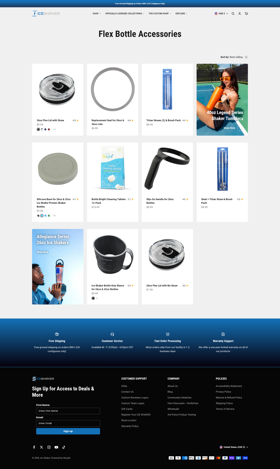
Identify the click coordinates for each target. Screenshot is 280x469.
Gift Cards (127, 408)
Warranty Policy (130, 426)
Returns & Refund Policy (229, 397)
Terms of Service (225, 408)
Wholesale (173, 408)
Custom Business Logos (134, 397)
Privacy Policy (223, 391)
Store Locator (128, 420)
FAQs (124, 386)
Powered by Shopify (60, 458)
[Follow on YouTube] (56, 447)
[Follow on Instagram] (49, 447)
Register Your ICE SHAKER (135, 414)
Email (39, 417)
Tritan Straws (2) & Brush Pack (163, 120)
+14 (54, 129)
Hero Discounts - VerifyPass (183, 403)
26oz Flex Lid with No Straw (161, 285)
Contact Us (127, 391)
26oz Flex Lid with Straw (50, 120)
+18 (54, 215)
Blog (170, 391)
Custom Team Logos (132, 403)
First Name (43, 405)
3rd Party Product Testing (182, 414)
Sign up (68, 431)
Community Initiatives (179, 397)
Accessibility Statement (229, 386)
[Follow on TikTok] (64, 447)
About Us (173, 386)
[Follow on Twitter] (41, 447)
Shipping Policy (224, 403)
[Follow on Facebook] (34, 447)
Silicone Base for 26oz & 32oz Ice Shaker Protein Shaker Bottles (54, 203)
